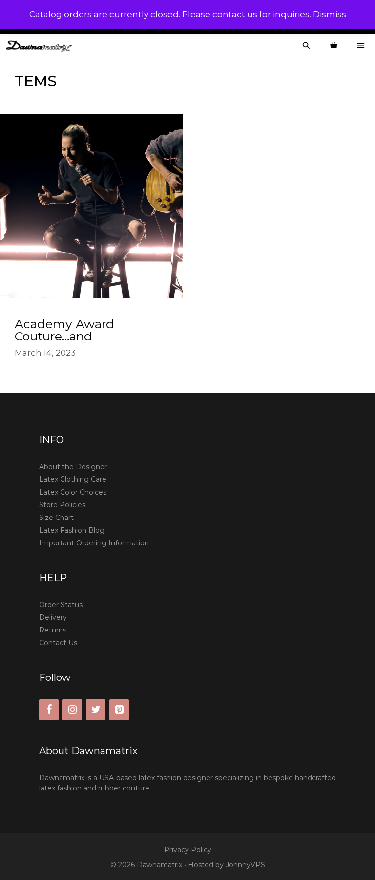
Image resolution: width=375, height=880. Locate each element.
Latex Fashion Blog (71, 530)
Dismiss (329, 14)
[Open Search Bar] (306, 46)
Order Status (61, 604)
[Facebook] (49, 709)
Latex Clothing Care (72, 479)
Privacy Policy (187, 849)
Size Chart (56, 517)
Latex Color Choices (72, 492)
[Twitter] (95, 709)
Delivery (53, 617)
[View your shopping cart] (333, 46)
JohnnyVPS (245, 864)
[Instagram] (72, 709)
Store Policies (62, 504)
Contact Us (58, 642)
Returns (52, 630)
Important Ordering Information (94, 543)
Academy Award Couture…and (64, 329)
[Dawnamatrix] (41, 46)
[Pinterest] (119, 709)
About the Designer (73, 466)
